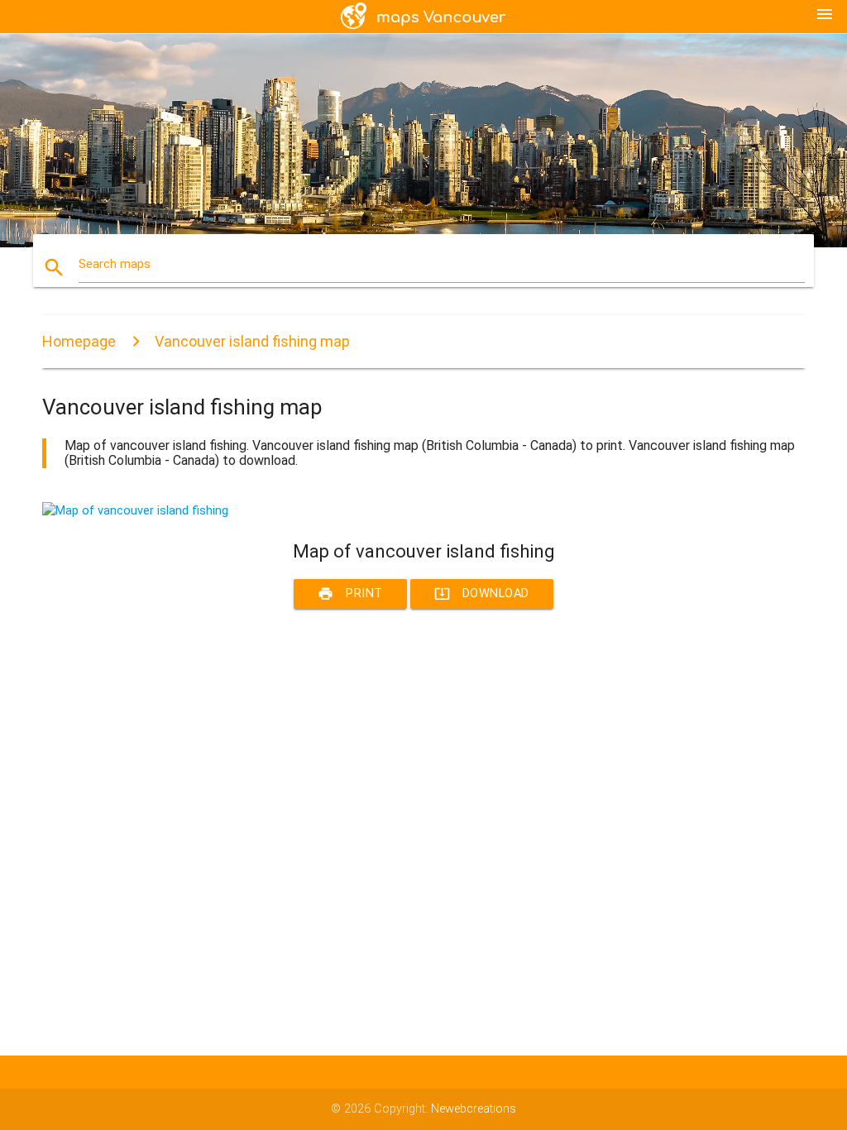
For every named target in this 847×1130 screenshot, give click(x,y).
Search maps (115, 264)
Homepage (79, 341)
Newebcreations (473, 1109)
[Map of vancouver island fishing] (135, 511)
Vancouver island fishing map (252, 341)
